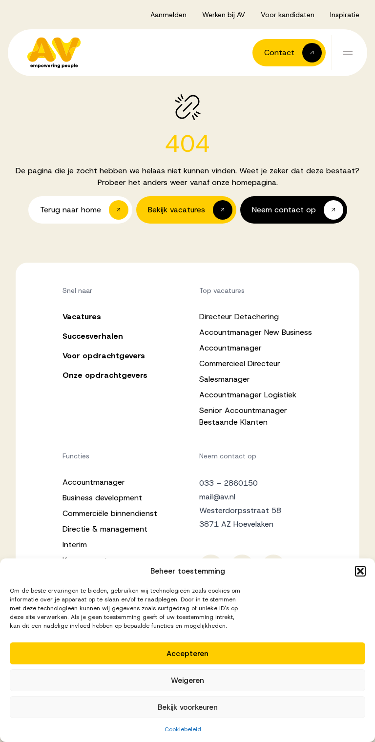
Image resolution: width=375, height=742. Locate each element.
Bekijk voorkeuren (188, 707)
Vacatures (81, 316)
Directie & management (104, 529)
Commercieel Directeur (239, 363)
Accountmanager (230, 348)
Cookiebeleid (183, 729)
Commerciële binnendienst (109, 513)
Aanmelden (168, 14)
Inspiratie (344, 14)
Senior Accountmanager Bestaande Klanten (243, 416)
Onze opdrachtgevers (104, 375)
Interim (74, 544)
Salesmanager (224, 379)
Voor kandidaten (287, 14)
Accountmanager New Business (255, 332)
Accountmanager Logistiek (247, 395)
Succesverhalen (92, 336)
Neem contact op (227, 456)
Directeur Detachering (239, 316)
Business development (102, 498)
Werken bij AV (223, 14)
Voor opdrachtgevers (103, 355)
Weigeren (187, 680)
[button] (360, 571)
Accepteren (187, 654)
